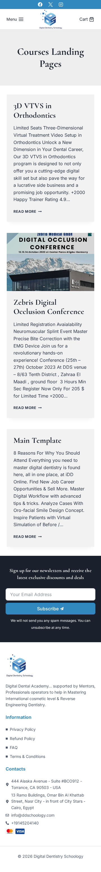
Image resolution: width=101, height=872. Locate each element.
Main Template (37, 440)
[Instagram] (60, 4)
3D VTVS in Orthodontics (34, 110)
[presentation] (50, 262)
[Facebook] (40, 4)
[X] (50, 4)
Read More (27, 211)
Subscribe (48, 608)
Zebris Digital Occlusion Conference (48, 306)
